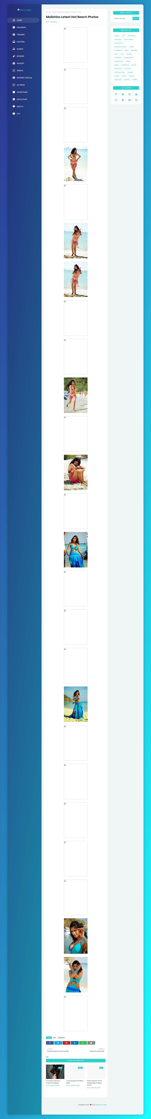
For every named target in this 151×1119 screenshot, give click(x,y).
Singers (131, 76)
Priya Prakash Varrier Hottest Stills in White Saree (94, 1083)
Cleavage (117, 39)
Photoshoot (131, 36)
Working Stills (128, 58)
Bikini (126, 50)
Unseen (126, 79)
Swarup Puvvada (100, 1105)
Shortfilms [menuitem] (22, 92)
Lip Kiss (116, 76)
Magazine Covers (120, 47)
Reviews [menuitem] (20, 56)
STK (48, 22)
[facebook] (116, 94)
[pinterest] (123, 100)
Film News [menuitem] (21, 27)
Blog (97, 1111)
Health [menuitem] (20, 106)
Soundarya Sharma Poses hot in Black (53, 1082)
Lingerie (130, 72)
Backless (128, 69)
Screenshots (118, 61)
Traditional (118, 50)
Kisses (134, 65)
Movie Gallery (128, 39)
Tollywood (117, 79)
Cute (122, 54)
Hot (54, 1038)
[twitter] (123, 94)
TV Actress (117, 58)
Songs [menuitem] (20, 49)
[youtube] (136, 94)
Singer (128, 61)
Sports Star (118, 69)
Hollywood (125, 65)
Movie (124, 76)
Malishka (54, 12)
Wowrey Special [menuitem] (24, 77)
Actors (116, 65)
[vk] (129, 100)
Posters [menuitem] (21, 42)
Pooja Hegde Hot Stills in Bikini (75, 1082)
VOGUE (134, 79)
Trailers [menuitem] (21, 34)
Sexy (116, 54)
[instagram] (129, 94)
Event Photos (118, 43)
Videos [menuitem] (20, 70)
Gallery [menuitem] (20, 63)
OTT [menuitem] (18, 113)
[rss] (136, 100)
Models (129, 54)
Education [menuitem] (22, 99)
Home (48, 12)
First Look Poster (119, 72)
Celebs (131, 47)
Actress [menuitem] (21, 85)
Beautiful (134, 50)
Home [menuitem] (19, 20)
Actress (116, 36)
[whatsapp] (116, 100)
